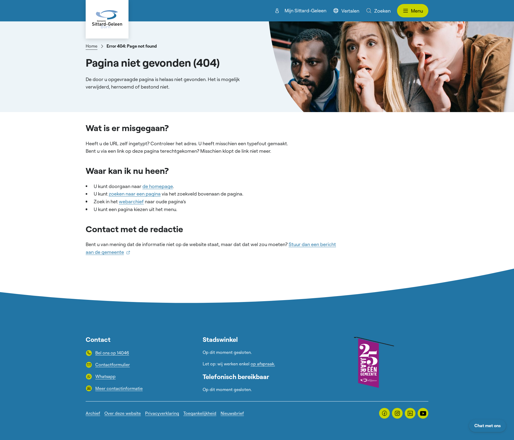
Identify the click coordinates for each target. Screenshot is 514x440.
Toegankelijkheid (199, 413)
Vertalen (350, 11)
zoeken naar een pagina (135, 194)
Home (91, 46)
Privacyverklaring (162, 413)
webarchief (131, 201)
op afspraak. (263, 363)
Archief (93, 413)
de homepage (157, 186)
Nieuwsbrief (232, 413)
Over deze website (122, 413)
